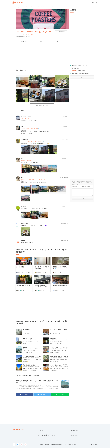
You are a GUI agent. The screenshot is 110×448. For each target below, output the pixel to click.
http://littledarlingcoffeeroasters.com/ (81, 73)
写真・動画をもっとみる (42, 105)
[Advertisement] (42, 56)
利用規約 (47, 444)
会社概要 (41, 444)
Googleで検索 (82, 77)
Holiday (17, 2)
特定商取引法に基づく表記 (70, 444)
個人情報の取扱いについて (57, 444)
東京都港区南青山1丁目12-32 (79, 65)
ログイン (94, 2)
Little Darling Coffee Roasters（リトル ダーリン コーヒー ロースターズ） (34, 32)
